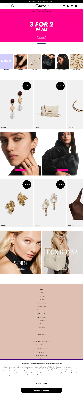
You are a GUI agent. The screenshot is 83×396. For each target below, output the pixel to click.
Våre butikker (41, 324)
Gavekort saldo (41, 313)
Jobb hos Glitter (41, 306)
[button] (69, 6)
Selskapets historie (41, 331)
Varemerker (41, 327)
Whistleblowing (41, 345)
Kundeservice (41, 359)
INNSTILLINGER (41, 383)
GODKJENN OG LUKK (41, 390)
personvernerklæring (16, 375)
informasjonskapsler (47, 375)
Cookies (41, 299)
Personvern (41, 296)
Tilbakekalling (41, 310)
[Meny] (6, 5)
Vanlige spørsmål (41, 355)
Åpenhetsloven (41, 338)
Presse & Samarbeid (41, 348)
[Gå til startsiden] (41, 6)
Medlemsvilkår (41, 303)
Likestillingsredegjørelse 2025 (41, 341)
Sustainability (41, 334)
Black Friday (41, 320)
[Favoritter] (73, 6)
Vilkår (41, 292)
